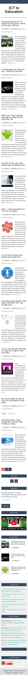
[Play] (3, 529)
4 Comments (9, 125)
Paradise (16, 670)
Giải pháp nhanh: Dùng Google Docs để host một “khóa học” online (11, 422)
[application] (14, 523)
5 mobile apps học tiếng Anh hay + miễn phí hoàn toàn (13, 70)
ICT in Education (14, 10)
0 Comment (9, 31)
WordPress (15, 672)
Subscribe (6, 506)
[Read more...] (12, 63)
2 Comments (9, 217)
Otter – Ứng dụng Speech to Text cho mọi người (13, 210)
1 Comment (9, 77)
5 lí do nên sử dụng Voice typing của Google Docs (11, 256)
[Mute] (22, 529)
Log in (21, 672)
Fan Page (14, 649)
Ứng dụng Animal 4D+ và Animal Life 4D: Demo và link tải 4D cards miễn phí (13, 23)
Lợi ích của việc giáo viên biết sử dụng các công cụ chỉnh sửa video (13, 351)
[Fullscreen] (24, 529)
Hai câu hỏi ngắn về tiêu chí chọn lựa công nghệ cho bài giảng (12, 400)
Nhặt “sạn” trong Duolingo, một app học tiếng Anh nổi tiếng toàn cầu (12, 117)
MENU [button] (15, 1)
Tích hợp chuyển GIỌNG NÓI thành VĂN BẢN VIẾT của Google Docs (13, 303)
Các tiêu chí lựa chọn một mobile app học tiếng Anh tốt (13, 164)
